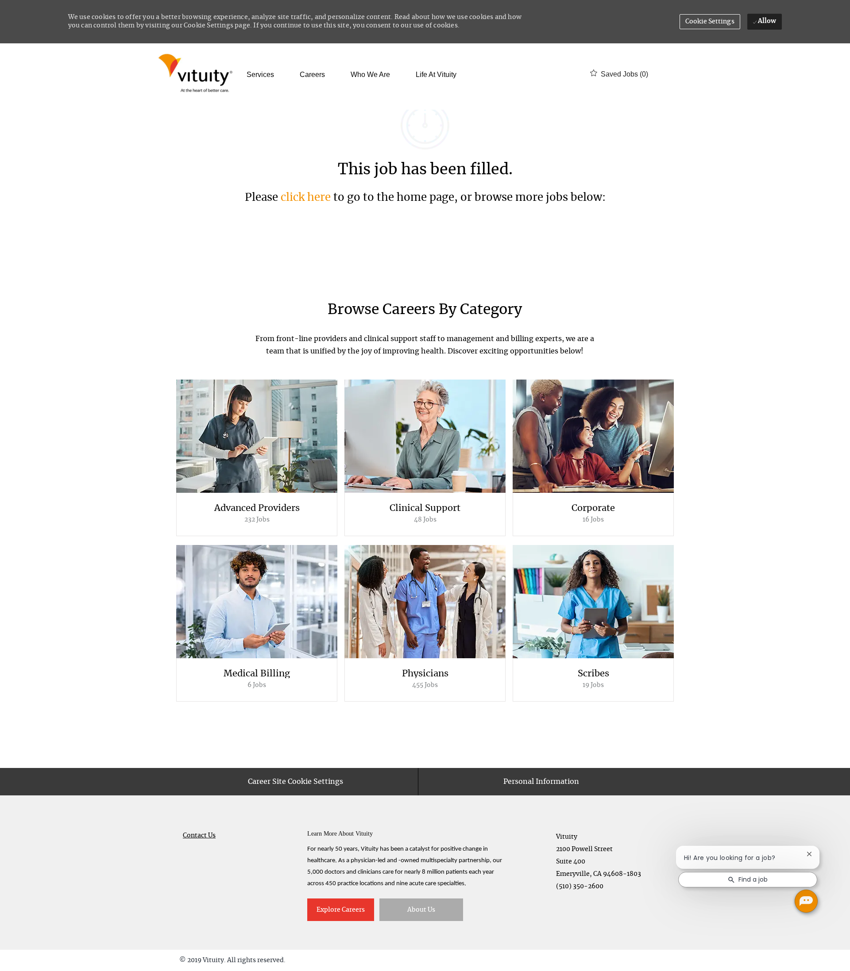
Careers (312, 74)
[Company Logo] (197, 74)
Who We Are (370, 74)
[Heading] (425, 314)
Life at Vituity (436, 74)
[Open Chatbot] (806, 901)
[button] (710, 21)
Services (260, 74)
